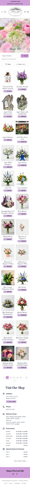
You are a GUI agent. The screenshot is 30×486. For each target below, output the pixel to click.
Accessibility (17, 483)
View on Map (12, 401)
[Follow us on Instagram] (13, 474)
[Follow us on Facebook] (17, 474)
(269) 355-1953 (15, 1)
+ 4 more (16, 424)
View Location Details (20, 461)
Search (26, 56)
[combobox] (22, 64)
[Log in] (25, 11)
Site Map (24, 483)
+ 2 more (16, 418)
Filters (9, 64)
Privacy (10, 483)
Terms (5, 483)
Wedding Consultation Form (15, 4)
